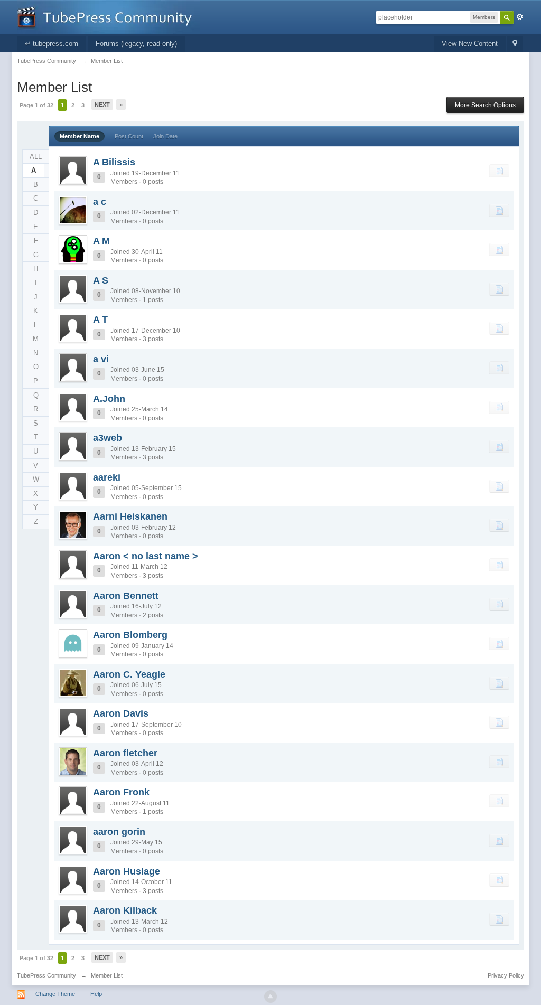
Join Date (165, 136)
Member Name (79, 136)
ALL (36, 157)
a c (99, 201)
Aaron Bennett (125, 595)
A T (100, 319)
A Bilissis (114, 162)
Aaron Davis (120, 713)
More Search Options (485, 105)
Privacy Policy (506, 975)
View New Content (470, 44)
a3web (107, 438)
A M (101, 241)
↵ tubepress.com (51, 44)
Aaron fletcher (125, 753)
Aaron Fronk (121, 792)
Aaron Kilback (125, 910)
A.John (109, 398)
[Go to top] (270, 996)
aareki (106, 477)
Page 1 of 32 (36, 105)
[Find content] (499, 170)
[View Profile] (73, 170)
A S (100, 280)
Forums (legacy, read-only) (136, 44)
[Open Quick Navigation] (515, 44)
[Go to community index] (108, 16)
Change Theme (55, 994)
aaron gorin (119, 831)
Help (96, 994)
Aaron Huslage (126, 871)
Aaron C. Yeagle (129, 674)
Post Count (129, 136)
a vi (101, 359)
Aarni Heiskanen (130, 516)
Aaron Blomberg (130, 635)
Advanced (520, 17)
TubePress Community (46, 975)
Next (102, 104)
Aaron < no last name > (145, 556)
